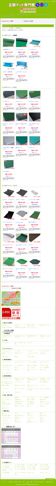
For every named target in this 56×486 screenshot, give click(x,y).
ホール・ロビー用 (30, 367)
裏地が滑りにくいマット (32, 421)
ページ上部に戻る (50, 479)
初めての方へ (5, 325)
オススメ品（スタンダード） (20, 362)
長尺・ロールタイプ (6, 392)
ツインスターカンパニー (7, 464)
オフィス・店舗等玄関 (44, 367)
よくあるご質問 (34, 14)
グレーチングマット (6, 423)
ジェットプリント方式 (44, 351)
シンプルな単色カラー (19, 365)
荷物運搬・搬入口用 (19, 401)
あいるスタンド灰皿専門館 (20, 469)
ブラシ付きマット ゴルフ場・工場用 (32, 389)
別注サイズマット (43, 369)
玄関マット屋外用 (30, 399)
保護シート (17, 419)
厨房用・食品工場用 (6, 403)
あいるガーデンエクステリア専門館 (7, 470)
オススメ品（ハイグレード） (45, 362)
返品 (28, 14)
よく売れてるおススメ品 (7, 378)
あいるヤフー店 (30, 472)
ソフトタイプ (42, 385)
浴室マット (17, 413)
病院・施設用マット (31, 401)
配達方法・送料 (21, 14)
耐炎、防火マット (43, 415)
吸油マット (29, 413)
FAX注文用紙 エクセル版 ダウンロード (20, 336)
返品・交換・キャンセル (45, 325)
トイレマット (5, 405)
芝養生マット (42, 419)
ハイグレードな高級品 (31, 361)
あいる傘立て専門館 (44, 464)
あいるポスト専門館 (31, 466)
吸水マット (17, 367)
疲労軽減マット (18, 417)
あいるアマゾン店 (43, 472)
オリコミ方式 (30, 351)
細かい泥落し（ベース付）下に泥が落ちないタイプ (45, 379)
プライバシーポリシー (31, 327)
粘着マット (42, 413)
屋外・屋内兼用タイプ (44, 381)
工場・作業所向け (18, 403)
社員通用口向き (18, 399)
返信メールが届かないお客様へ (20, 343)
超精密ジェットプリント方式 (7, 354)
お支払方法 (13, 14)
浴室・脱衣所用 (30, 403)
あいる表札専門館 (5, 466)
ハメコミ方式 (17, 351)
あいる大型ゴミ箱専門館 (20, 464)
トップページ (5, 14)
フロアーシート (5, 419)
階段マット (17, 369)
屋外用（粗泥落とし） (6, 385)
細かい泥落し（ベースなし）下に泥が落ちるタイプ (7, 382)
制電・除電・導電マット (20, 415)
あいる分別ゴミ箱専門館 (20, 466)
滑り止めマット (30, 415)
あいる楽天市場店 (5, 472)
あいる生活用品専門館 (44, 469)
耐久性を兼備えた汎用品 (7, 365)
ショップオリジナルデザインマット (32, 354)
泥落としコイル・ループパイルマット (32, 386)
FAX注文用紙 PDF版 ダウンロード (7, 336)
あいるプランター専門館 (45, 466)
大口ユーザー (30, 342)
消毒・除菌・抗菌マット (7, 415)
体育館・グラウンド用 (19, 405)
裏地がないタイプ (18, 421)
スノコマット (5, 421)
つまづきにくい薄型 (44, 365)
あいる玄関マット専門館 (32, 464)
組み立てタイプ (43, 405)
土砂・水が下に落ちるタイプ (45, 389)
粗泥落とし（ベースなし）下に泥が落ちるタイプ (32, 379)
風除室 (28, 381)
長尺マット (29, 405)
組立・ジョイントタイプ (20, 388)
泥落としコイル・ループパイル (32, 370)
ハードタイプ (5, 388)
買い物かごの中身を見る (45, 14)
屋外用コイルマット (19, 353)
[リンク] (9, 48)
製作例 (16, 356)
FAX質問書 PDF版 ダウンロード (32, 336)
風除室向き (17, 397)
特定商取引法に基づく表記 (8, 16)
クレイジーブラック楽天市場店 (20, 473)
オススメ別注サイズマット (7, 373)
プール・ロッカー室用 (44, 403)
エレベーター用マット (6, 369)
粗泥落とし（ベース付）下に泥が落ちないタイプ (20, 379)
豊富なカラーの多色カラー (32, 365)
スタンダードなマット (6, 361)
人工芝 (28, 419)
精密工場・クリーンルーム (45, 401)
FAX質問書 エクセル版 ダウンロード (45, 336)
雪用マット (42, 417)
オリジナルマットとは (6, 351)
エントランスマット (6, 367)
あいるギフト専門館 (31, 469)
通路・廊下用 (42, 399)
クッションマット (30, 417)
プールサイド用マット (6, 417)
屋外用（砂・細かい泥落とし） (20, 386)
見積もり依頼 (5, 356)
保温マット (42, 421)
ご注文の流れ (42, 353)
